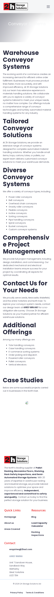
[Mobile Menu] (48, 6)
